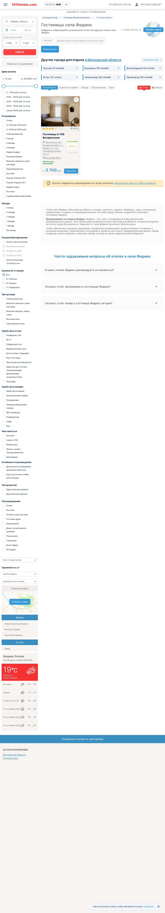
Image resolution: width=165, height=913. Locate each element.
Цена (111, 87)
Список (158, 87)
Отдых (7, 648)
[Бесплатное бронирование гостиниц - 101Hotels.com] (24, 4)
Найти (19, 52)
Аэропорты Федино (14, 635)
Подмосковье (10, 758)
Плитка (145, 87)
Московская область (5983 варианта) (135, 183)
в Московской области (103, 60)
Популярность (49, 87)
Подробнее (71, 171)
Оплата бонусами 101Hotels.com (14, 261)
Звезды (84, 87)
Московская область (14, 754)
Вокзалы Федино (12, 629)
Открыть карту (19, 601)
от (52, 171)
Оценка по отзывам (68, 87)
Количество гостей (12, 37)
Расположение (99, 87)
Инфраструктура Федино (16, 624)
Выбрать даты (50, 49)
